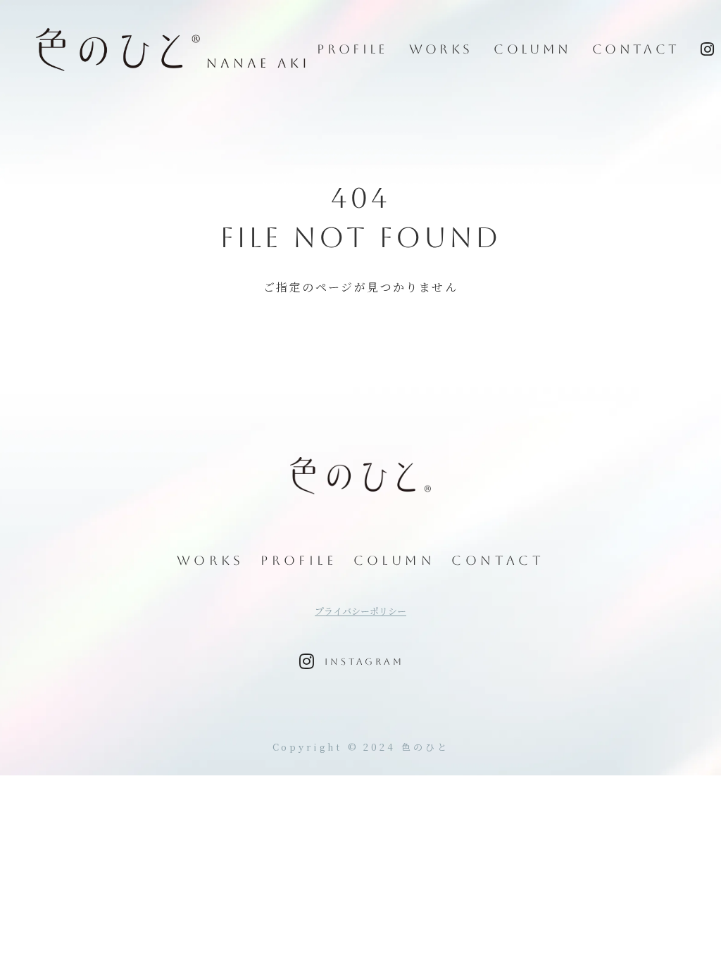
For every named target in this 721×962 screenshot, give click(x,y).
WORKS (441, 49)
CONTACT (635, 49)
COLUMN (532, 49)
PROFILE (352, 49)
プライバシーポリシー (360, 611)
